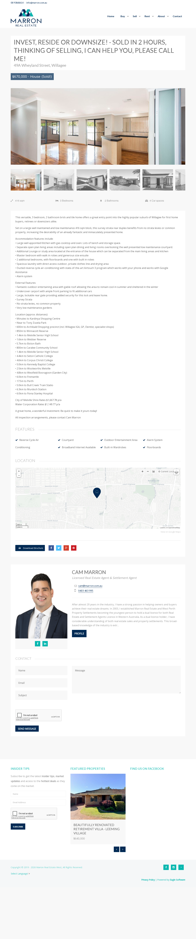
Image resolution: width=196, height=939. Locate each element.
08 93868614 (17, 2)
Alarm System (154, 440)
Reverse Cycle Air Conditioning (27, 443)
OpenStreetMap (174, 527)
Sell (135, 16)
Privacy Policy (148, 879)
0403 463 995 (85, 590)
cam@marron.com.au (90, 585)
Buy (123, 16)
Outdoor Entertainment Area (120, 440)
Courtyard (68, 440)
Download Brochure (32, 547)
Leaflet (162, 527)
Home (110, 16)
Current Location (169, 471)
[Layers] (176, 472)
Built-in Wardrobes (115, 447)
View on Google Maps (171, 532)
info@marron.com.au (36, 2)
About (161, 16)
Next (181, 126)
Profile (79, 633)
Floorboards (154, 447)
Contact (177, 16)
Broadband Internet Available (79, 447)
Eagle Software (177, 879)
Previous (15, 126)
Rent (147, 16)
